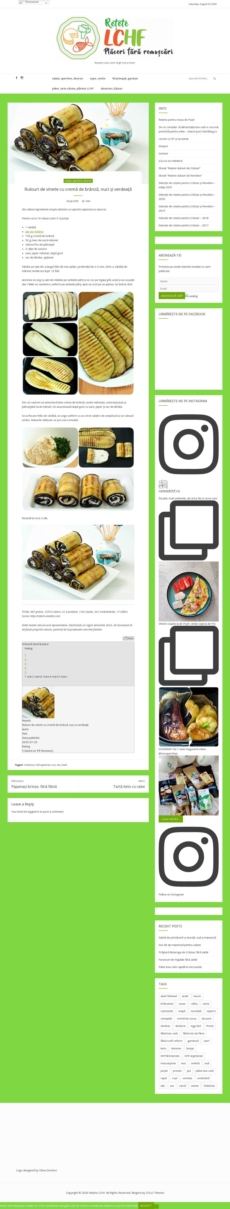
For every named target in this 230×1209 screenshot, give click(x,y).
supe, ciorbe (97, 78)
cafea (194, 1003)
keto (163, 1048)
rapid (164, 1078)
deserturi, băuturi (111, 88)
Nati (88, 201)
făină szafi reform (171, 1040)
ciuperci (211, 1011)
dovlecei (180, 1026)
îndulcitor (209, 1085)
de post (206, 1018)
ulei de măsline (34, 231)
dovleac (165, 1026)
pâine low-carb (205, 1070)
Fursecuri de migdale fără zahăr (178, 959)
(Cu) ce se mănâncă (170, 161)
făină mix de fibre (193, 1033)
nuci (54, 764)
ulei (58, 764)
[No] (156, 1206)
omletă (195, 1063)
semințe (187, 1078)
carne (206, 1003)
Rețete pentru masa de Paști (176, 119)
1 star (28, 676)
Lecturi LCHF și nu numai (173, 138)
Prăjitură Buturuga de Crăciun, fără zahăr (184, 952)
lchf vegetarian (43, 764)
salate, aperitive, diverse (67, 78)
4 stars (54, 676)
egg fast (196, 1026)
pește (164, 1070)
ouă (207, 1063)
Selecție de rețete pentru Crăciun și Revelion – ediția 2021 (187, 185)
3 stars (45, 676)
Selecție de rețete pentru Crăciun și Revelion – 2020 (187, 197)
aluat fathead (169, 996)
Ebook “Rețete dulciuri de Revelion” (180, 175)
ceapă (181, 1011)
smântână (203, 1078)
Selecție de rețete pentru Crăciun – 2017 (184, 225)
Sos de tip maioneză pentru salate (180, 945)
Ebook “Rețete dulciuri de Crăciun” (179, 168)
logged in (33, 811)
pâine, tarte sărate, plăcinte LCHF (73, 88)
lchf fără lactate (170, 1056)
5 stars (62, 676)
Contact (163, 153)
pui (189, 1070)
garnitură (193, 1040)
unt (172, 1085)
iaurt (207, 1040)
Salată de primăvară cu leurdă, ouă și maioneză (187, 937)
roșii (174, 1078)
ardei (185, 996)
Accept (146, 1205)
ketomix (176, 1048)
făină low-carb (169, 1033)
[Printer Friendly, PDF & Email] (128, 638)
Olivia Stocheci (48, 1170)
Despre (163, 146)
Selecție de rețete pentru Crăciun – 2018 (184, 218)
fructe (210, 1026)
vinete (64, 764)
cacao (182, 1003)
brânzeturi (29, 764)
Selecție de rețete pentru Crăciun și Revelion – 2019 (187, 208)
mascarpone (168, 1063)
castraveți (167, 1011)
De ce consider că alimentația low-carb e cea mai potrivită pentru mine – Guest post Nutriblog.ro (188, 129)
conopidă (166, 1018)
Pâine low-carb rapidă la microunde (180, 967)
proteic (177, 1070)
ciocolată (196, 1011)
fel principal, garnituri (125, 78)
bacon (197, 996)
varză (182, 1085)
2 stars (36, 676)
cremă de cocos (187, 1018)
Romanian (32, 1)
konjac (190, 1048)
